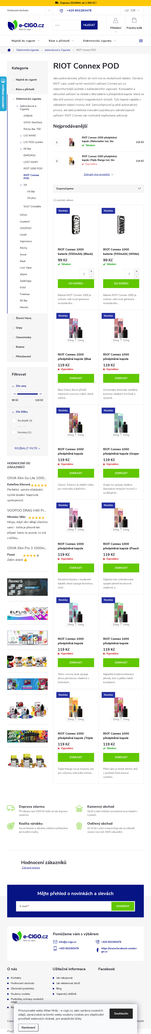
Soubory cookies (20, 994)
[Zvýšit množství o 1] (91, 271)
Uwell (23, 234)
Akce (22, 426)
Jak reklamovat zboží (68, 983)
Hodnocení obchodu (17, 10)
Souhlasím (121, 1014)
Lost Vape (25, 267)
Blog (59, 988)
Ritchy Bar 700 (32, 129)
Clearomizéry (23, 337)
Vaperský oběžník (66, 994)
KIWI (23, 287)
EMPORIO (30, 155)
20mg (70, 340)
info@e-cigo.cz (67, 942)
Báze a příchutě (25, 89)
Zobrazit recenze (31, 867)
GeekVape (25, 281)
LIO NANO (30, 135)
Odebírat (122, 906)
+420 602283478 (111, 942)
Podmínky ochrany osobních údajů (27, 1001)
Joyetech (25, 221)
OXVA (23, 215)
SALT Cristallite (32, 206)
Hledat (89, 25)
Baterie (20, 347)
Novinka (24, 432)
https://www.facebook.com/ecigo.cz (119, 950)
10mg (81, 340)
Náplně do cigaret (26, 79)
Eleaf (22, 261)
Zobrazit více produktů (97, 174)
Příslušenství (23, 356)
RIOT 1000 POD (33, 168)
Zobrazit (75, 378)
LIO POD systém (33, 142)
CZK (133, 10)
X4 (25, 185)
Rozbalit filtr (26, 448)
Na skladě (24, 420)
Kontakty (16, 978)
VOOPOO (25, 228)
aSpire (23, 274)
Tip (21, 438)
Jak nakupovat (64, 978)
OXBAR (28, 116)
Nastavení (28, 1028)
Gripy (19, 327)
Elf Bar (27, 149)
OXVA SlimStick (33, 122)
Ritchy (23, 248)
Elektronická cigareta (28, 99)
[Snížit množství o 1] (91, 276)
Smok (23, 254)
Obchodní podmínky (22, 988)
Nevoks (24, 307)
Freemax (25, 294)
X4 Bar (31, 191)
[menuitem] (25, 41)
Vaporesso (26, 241)
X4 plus (31, 198)
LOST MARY (31, 162)
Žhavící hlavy (23, 318)
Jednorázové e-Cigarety (28, 107)
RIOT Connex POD (31, 176)
